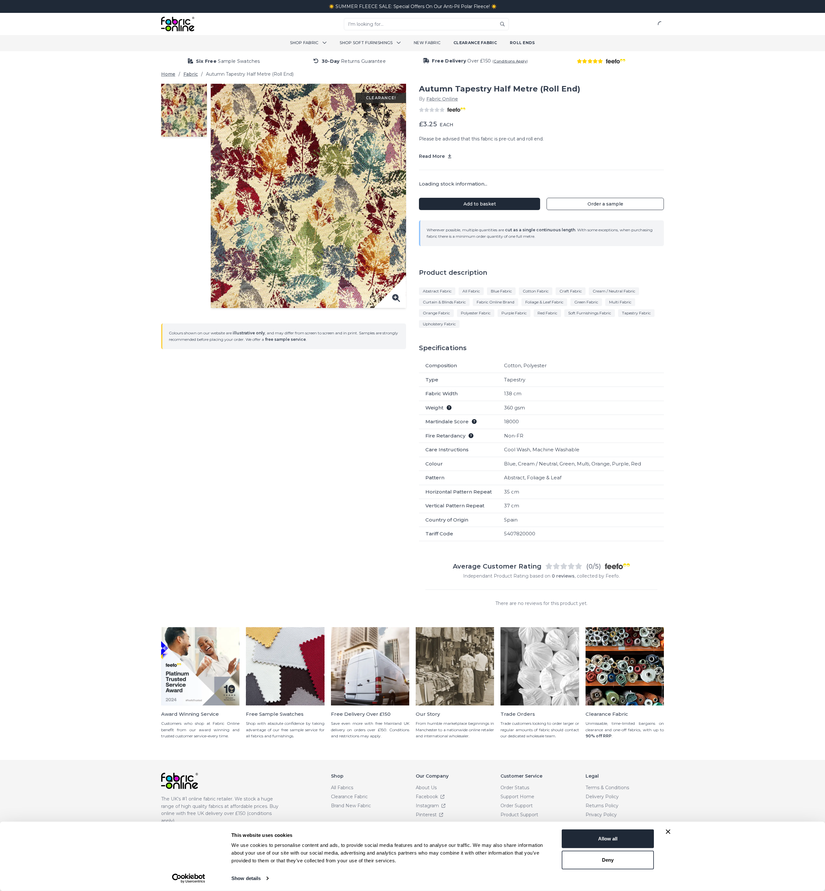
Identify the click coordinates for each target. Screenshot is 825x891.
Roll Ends (522, 42)
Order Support (516, 806)
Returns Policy (602, 806)
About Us (426, 787)
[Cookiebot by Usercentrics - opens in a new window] (188, 878)
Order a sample (605, 204)
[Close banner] (668, 831)
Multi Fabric (620, 302)
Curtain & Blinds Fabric (444, 302)
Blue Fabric (501, 291)
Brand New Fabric (351, 806)
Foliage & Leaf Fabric (544, 302)
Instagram (428, 806)
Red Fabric (547, 313)
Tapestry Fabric (636, 313)
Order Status (514, 787)
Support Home (517, 797)
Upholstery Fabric (439, 323)
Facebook (427, 797)
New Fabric (427, 42)
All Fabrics (342, 787)
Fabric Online (442, 99)
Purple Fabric (514, 313)
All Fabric (471, 291)
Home (168, 74)
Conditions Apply (510, 61)
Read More (432, 156)
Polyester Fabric (475, 313)
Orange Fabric (436, 313)
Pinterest (427, 815)
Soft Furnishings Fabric (589, 313)
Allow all (607, 838)
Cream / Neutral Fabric (614, 291)
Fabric (190, 74)
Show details (246, 878)
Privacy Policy (601, 815)
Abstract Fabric (437, 291)
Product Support (519, 815)
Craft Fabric (570, 291)
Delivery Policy (602, 797)
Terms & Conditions (607, 787)
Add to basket (479, 204)
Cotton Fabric (535, 291)
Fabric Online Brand (495, 302)
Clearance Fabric (475, 42)
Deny (608, 859)
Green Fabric (586, 302)
